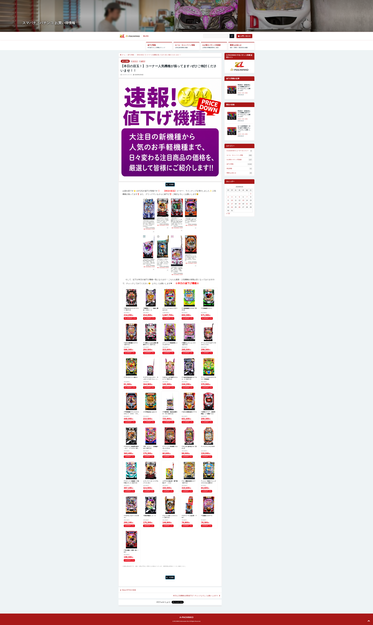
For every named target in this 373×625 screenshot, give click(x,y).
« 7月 (228, 213)
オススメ (135, 61)
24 (232, 207)
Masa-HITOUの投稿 (129, 590)
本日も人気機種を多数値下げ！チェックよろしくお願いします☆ (195, 595)
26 (239, 207)
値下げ (143, 61)
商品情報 (239, 168)
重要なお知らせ (235, 45)
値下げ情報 (152, 45)
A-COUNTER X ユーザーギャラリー (239, 151)
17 (232, 204)
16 (228, 204)
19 (239, 204)
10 (232, 200)
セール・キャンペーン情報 (185, 45)
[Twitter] (170, 184)
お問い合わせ (245, 36)
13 (243, 200)
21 (247, 204)
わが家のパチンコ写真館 (211, 45)
